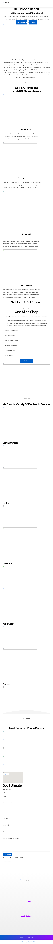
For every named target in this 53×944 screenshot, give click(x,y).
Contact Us (26, 908)
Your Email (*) (6, 825)
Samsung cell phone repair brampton (26, 925)
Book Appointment (26, 910)
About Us (26, 905)
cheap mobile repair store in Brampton (26, 923)
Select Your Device (7, 789)
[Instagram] (26, 894)
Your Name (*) (6, 818)
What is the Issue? (7, 803)
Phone (4, 831)
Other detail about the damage (11, 838)
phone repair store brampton (26, 920)
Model (4, 796)
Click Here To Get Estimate (26, 302)
